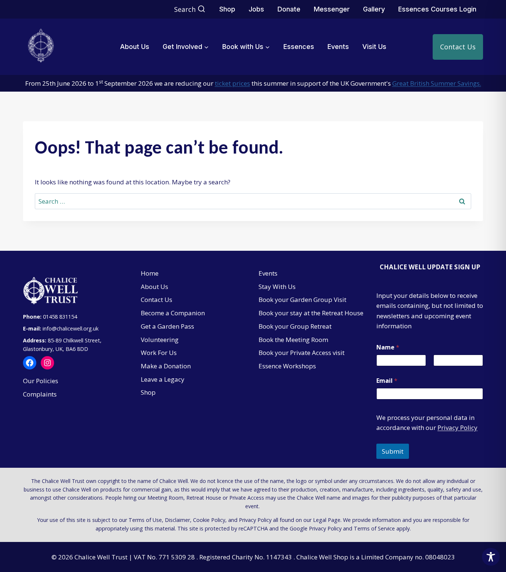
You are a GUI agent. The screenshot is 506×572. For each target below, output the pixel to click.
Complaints (40, 394)
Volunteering (160, 339)
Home (150, 273)
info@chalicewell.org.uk (71, 328)
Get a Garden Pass (167, 326)
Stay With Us (277, 286)
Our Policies (40, 381)
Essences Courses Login (437, 9)
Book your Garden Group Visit (302, 299)
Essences (298, 46)
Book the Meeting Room (293, 339)
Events (338, 46)
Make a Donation (166, 366)
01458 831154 (60, 316)
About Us (134, 46)
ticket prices (232, 83)
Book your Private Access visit (301, 352)
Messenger (332, 9)
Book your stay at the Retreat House (311, 313)
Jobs (256, 9)
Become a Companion (173, 313)
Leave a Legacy (162, 379)
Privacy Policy (457, 427)
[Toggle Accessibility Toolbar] (490, 556)
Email (386, 380)
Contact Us (458, 46)
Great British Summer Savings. (436, 83)
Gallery (374, 9)
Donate (288, 9)
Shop (227, 9)
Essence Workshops (287, 366)
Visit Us (374, 46)
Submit (392, 451)
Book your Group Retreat (295, 326)
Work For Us (159, 352)
